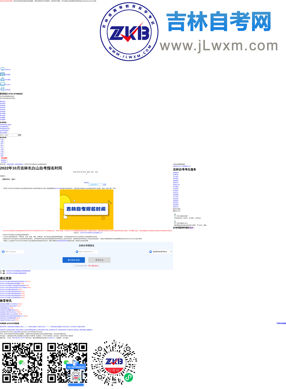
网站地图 (82, 330)
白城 (2, 152)
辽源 (2, 150)
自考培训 (2, 111)
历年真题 (2, 113)
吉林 (2, 142)
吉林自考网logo (4, 308)
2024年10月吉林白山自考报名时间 (10, 297)
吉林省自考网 (10, 330)
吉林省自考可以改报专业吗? (8, 306)
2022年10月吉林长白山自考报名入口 (91, 232)
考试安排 (2, 107)
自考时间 (175, 174)
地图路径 (89, 330)
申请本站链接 (281, 323)
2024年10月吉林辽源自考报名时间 (10, 295)
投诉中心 (52, 338)
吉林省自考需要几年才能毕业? (9, 304)
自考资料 (2, 119)
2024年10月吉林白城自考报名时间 (10, 293)
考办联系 (175, 189)
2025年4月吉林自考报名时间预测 (10, 283)
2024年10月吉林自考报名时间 (9, 289)
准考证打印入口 (177, 166)
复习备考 (2, 115)
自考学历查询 (4, 130)
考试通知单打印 (4, 128)
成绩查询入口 (187, 166)
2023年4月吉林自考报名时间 (16, 273)
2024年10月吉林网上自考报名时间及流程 (12, 285)
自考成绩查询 (4, 126)
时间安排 (175, 203)
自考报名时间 (19, 164)
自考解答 (2, 117)
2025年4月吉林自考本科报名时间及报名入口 (13, 281)
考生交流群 (3, 132)
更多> (191, 228)
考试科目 (175, 199)
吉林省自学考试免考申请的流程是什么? (12, 316)
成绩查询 (175, 172)
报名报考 (2, 105)
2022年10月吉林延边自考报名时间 (18, 271)
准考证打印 (176, 184)
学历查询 (175, 187)
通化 (2, 146)
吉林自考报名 (19, 330)
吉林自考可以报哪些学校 (7, 310)
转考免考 (175, 191)
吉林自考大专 (53, 330)
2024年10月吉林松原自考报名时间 (10, 291)
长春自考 (70, 330)
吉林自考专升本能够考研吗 (8, 318)
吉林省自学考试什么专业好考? (9, 314)
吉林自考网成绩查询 (30, 330)
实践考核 (175, 195)
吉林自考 (2, 330)
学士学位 (175, 197)
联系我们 (76, 330)
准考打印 (175, 182)
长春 (2, 140)
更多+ (2, 156)
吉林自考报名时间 (62, 241)
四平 (2, 144)
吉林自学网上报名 (5, 124)
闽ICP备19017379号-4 (19, 338)
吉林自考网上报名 (43, 330)
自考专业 (2, 109)
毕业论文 (175, 193)
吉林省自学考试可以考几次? (8, 312)
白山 (2, 148)
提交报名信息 (74, 260)
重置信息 (99, 260)
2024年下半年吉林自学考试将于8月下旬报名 (13, 287)
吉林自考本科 (62, 330)
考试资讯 (2, 103)
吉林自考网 (10, 164)
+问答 (104, 184)
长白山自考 (58, 188)
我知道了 (86, 182)
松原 (2, 154)
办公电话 (175, 176)
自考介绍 (175, 207)
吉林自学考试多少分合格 (7, 320)
